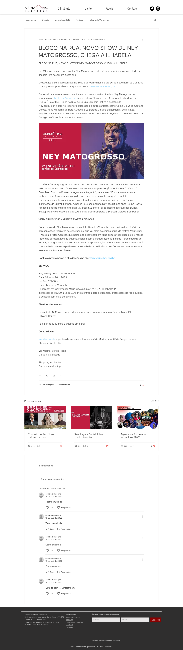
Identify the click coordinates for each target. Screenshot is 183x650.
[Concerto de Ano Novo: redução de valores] (45, 417)
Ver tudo (155, 401)
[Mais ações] (142, 39)
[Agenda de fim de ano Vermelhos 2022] (138, 417)
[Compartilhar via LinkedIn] (54, 376)
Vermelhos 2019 (62, 20)
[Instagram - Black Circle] (158, 8)
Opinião (45, 20)
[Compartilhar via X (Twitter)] (47, 376)
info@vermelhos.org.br (74, 622)
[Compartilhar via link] (61, 376)
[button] (155, 20)
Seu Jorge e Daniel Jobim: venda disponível (89, 436)
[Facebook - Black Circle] (152, 8)
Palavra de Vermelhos (99, 20)
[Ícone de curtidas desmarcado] (47, 507)
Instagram (69, 627)
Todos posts (30, 20)
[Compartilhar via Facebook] (40, 376)
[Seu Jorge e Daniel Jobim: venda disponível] (91, 417)
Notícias (79, 20)
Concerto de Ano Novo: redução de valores (41, 436)
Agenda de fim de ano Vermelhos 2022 (133, 436)
